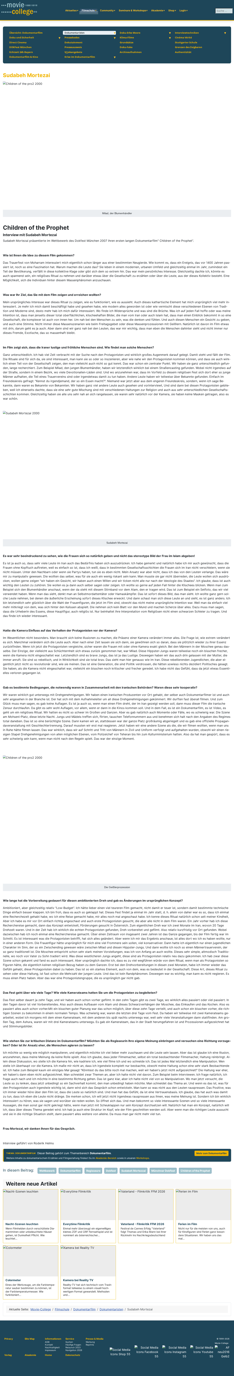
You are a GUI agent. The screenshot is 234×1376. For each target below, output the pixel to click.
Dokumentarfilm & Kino (23, 56)
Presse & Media (94, 1339)
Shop (171, 10)
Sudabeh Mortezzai (133, 1170)
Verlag (8, 1355)
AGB (47, 1342)
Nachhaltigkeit (52, 1347)
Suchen (69, 1342)
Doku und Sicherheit (21, 37)
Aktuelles (71, 10)
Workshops (142, 1158)
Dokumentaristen (74, 32)
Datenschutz (72, 1355)
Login (183, 10)
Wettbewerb (47, 1170)
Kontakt (49, 1345)
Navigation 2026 (73, 1350)
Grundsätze (126, 42)
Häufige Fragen (73, 1345)
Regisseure (93, 1170)
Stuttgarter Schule (186, 42)
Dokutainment (73, 42)
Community (107, 10)
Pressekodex (72, 37)
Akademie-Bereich (106, 1158)
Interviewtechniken (187, 32)
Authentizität (183, 52)
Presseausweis (73, 47)
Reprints (90, 1345)
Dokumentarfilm (70, 1170)
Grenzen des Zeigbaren (188, 47)
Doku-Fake (126, 47)
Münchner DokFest (163, 1170)
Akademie (157, 10)
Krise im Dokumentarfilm (80, 56)
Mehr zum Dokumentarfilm (211, 1153)
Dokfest (111, 1170)
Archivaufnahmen (131, 52)
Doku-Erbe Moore (130, 32)
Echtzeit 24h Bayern (21, 52)
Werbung (90, 1342)
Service (69, 1339)
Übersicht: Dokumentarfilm (26, 32)
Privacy (8, 1339)
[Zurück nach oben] (229, 1371)
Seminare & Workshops (132, 10)
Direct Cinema (18, 42)
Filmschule (88, 10)
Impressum (50, 1350)
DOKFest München (20, 47)
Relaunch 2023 (72, 1347)
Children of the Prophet (195, 1170)
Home (48, 1355)
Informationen (53, 1339)
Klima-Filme (127, 37)
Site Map (30, 1339)
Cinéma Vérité (183, 37)
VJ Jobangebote (73, 52)
